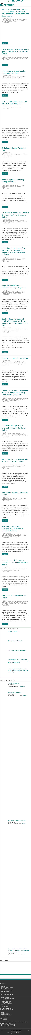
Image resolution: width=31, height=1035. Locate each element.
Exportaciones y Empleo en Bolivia (15, 358)
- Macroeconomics (7, 153)
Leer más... (22, 686)
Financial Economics (7, 1003)
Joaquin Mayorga (15, 363)
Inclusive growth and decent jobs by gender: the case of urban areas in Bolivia (15, 51)
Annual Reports (5, 991)
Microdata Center (5, 1005)
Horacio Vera (24, 221)
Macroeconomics (6, 1002)
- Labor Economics (18, 19)
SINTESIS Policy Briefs (6, 1014)
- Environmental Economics (9, 534)
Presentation (4, 986)
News (10, 107)
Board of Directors (5, 988)
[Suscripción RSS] (30, 5)
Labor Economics (6, 1000)
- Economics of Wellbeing (8, 19)
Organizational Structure (7, 987)
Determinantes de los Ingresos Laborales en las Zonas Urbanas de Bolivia (15, 562)
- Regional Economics (16, 433)
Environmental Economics (8, 998)
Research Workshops (16, 107)
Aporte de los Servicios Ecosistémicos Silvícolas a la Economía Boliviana (12, 529)
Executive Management (6, 990)
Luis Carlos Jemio (8, 536)
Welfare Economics (6, 1001)
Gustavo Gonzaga (10, 293)
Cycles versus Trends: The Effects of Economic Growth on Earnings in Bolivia (15, 215)
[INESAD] (15, 1)
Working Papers (12, 21)
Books (2, 1012)
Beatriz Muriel (8, 20)
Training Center (5, 1006)
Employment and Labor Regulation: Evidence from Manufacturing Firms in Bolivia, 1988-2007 (15, 392)
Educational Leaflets (6, 1016)
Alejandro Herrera (23, 153)
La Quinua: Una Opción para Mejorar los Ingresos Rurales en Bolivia (14, 428)
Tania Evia (14, 435)
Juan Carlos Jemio (16, 603)
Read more (5, 43)
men (8, 21)
